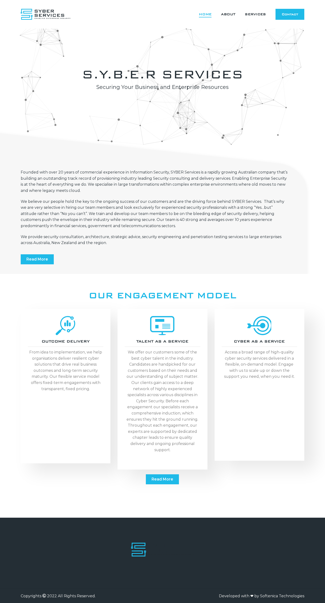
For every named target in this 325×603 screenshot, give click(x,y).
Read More (37, 259)
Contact (290, 14)
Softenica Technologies (282, 596)
